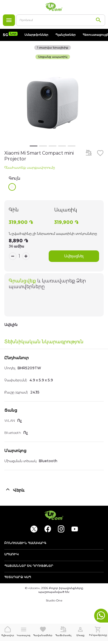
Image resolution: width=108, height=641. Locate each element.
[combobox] (60, 20)
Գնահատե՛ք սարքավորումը (29, 167)
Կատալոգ (9, 20)
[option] (12, 186)
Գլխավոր (7, 635)
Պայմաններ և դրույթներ (28, 566)
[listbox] (56, 187)
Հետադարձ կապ (17, 577)
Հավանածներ (42, 635)
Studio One (54, 600)
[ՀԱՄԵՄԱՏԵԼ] (88, 153)
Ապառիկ (11, 554)
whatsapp (101, 616)
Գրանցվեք (22, 281)
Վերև (19, 490)
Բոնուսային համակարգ (25, 543)
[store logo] (54, 7)
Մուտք (80, 635)
